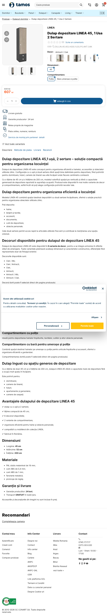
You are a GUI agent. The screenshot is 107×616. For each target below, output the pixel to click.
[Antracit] (77, 58)
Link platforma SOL (36, 579)
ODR (30, 574)
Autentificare (8, 541)
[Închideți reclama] (103, 289)
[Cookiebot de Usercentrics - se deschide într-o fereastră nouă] (84, 288)
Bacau (56, 557)
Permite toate (87, 326)
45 (51, 69)
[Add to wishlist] (6, 39)
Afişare (95, 317)
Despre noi (32, 541)
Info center (32, 549)
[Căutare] (81, 4)
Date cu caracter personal (39, 587)
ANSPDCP (32, 566)
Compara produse (10, 557)
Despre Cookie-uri (36, 591)
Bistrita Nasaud (60, 566)
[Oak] (69, 58)
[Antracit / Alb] (86, 58)
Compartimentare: (56, 75)
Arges (55, 553)
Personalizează (51, 326)
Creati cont (7, 545)
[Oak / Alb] (51, 58)
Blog (30, 553)
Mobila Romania (60, 541)
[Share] (6, 33)
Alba (55, 545)
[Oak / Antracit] (60, 58)
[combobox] (59, 5)
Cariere (31, 557)
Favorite (5, 553)
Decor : (50, 52)
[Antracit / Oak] (95, 58)
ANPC (30, 562)
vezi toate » (58, 570)
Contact (31, 545)
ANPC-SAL (32, 570)
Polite (51, 79)
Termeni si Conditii (36, 583)
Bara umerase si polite (67, 79)
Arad (55, 549)
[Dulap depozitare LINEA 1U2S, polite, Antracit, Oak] (22, 44)
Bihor (55, 562)
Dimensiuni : (53, 65)
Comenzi (6, 549)
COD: (49, 46)
